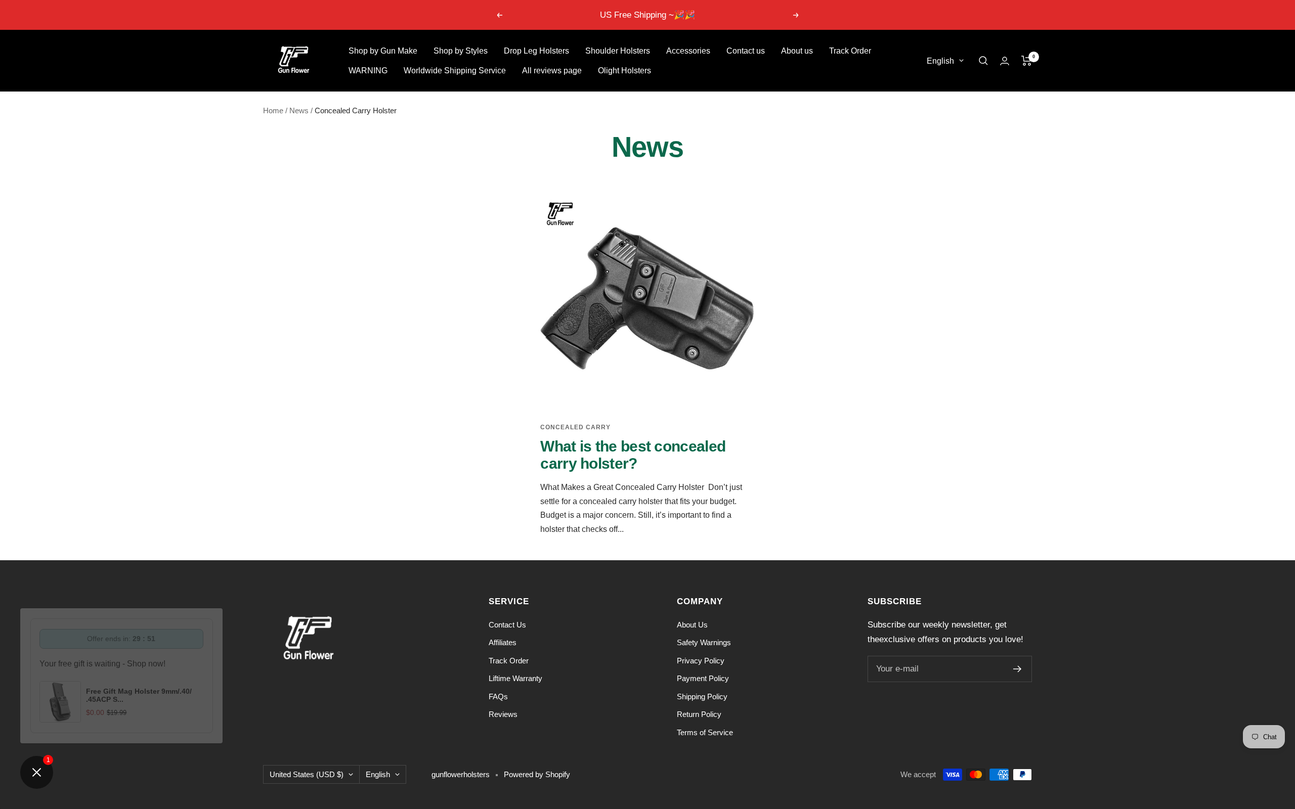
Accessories (688, 51)
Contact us (745, 51)
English (940, 61)
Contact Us (507, 624)
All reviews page (552, 70)
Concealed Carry (575, 427)
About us (797, 51)
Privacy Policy (700, 660)
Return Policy (699, 714)
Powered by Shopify (537, 774)
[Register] (1017, 668)
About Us (692, 624)
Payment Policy (703, 678)
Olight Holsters (624, 70)
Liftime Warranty (515, 678)
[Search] (983, 60)
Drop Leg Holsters (536, 51)
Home (273, 110)
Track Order (850, 51)
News (299, 110)
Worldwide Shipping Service (455, 70)
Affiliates (502, 642)
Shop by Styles (461, 51)
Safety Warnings (704, 642)
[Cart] (1026, 61)
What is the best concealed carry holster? (632, 455)
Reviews (503, 714)
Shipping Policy (702, 696)
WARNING (368, 70)
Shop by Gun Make (383, 51)
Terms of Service (705, 732)
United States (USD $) (306, 774)
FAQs (498, 696)
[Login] (1004, 61)
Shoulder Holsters (617, 51)
